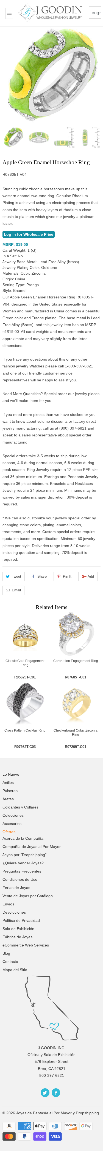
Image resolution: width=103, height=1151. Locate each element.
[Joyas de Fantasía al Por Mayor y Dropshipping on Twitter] (45, 1092)
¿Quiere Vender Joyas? (23, 863)
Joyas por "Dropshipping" (24, 855)
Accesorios (11, 823)
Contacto (10, 961)
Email (16, 590)
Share (42, 576)
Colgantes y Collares (20, 807)
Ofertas (8, 832)
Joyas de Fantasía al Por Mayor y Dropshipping (57, 1113)
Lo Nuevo (10, 774)
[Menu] (9, 13)
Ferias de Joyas (16, 887)
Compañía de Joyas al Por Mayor (31, 846)
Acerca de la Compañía (22, 838)
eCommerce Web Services (25, 945)
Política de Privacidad (21, 920)
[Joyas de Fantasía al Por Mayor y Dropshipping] (51, 12)
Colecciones (13, 815)
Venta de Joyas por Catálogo (27, 896)
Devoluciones (14, 912)
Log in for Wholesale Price (28, 234)
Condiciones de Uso (19, 879)
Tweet (16, 576)
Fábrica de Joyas (17, 937)
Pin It (67, 576)
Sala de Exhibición (18, 928)
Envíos (8, 904)
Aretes (8, 799)
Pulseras (10, 791)
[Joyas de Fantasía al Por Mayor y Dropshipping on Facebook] (56, 1092)
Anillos (8, 782)
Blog (6, 953)
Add (91, 576)
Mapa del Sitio (14, 970)
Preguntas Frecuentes (21, 871)
